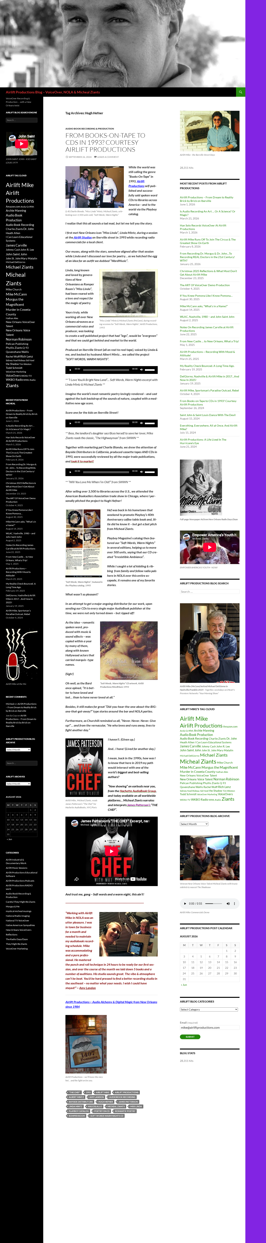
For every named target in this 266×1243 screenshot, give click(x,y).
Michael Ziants (214, 755)
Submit (190, 1036)
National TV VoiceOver (17, 920)
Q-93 (223, 783)
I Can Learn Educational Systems (213, 742)
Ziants (228, 799)
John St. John (209, 750)
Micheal (10, 703)
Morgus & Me (12, 906)
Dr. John (231, 738)
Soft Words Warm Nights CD (106, 1115)
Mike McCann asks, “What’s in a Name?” (204, 306)
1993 (88, 1092)
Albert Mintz (76, 1097)
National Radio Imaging (18, 915)
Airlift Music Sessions (16, 867)
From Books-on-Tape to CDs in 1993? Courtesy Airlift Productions (105, 142)
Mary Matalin (225, 750)
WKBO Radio (199, 799)
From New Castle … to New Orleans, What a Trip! (209, 341)
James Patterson (128, 1101)
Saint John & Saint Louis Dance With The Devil (208, 415)
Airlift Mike (102, 1092)
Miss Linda (136, 1106)
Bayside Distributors (81, 1101)
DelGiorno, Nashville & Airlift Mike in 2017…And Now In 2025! (20, 599)
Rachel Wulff (210, 787)
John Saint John (190, 750)
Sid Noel (204, 790)
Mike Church (225, 762)
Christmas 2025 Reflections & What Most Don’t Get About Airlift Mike (21, 487)
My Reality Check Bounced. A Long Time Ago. (207, 365)
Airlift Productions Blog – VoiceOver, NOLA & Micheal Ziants (53, 92)
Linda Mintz (75, 1106)
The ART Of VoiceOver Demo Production (205, 285)
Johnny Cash (209, 746)
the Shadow (215, 790)
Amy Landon (87, 988)
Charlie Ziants (217, 738)
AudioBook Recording (122, 1097)
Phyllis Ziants (211, 783)
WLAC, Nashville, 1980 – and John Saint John (207, 316)
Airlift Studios (82, 237)
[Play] (70, 370)
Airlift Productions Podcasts (20, 880)
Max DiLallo (95, 1106)
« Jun (184, 984)
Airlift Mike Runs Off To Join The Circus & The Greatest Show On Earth (208, 241)
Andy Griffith (186, 730)
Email (189, 1022)
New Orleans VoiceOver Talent (198, 775)
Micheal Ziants (116, 1106)
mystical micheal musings (18, 911)
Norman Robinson (226, 779)
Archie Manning (204, 730)
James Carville (190, 746)
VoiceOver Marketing (207, 794)
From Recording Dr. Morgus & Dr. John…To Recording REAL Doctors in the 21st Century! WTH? (207, 257)
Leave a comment (108, 156)
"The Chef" (74, 1092)
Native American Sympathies (20, 925)
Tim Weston (229, 790)
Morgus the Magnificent (220, 767)
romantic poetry (125, 1111)
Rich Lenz (224, 787)
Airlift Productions (126, 1092)
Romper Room (77, 1115)
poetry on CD (102, 1111)
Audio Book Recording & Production (89, 128)
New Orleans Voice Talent (196, 779)
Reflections (11, 934)
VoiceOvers (225, 794)
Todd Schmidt (188, 794)
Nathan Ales (222, 771)
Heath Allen (187, 742)
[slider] (150, 369)
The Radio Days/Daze (17, 939)
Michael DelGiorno (189, 755)
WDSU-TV (185, 799)
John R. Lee (223, 746)
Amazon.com (230, 726)
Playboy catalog (79, 1111)
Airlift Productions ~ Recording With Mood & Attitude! (18, 572)
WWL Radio (215, 799)
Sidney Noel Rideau (190, 790)
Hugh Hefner (105, 1101)
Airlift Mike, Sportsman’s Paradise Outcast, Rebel (209, 390)
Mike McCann (190, 767)
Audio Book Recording (194, 738)
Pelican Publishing (191, 783)
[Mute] (142, 370)
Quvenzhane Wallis (191, 787)
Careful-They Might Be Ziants (20, 901)
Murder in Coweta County (197, 771)
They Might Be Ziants (16, 943)
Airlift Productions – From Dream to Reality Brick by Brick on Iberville (206, 199)
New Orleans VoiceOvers (18, 929)
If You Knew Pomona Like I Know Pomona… (206, 295)
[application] (111, 370)
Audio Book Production (196, 735)
